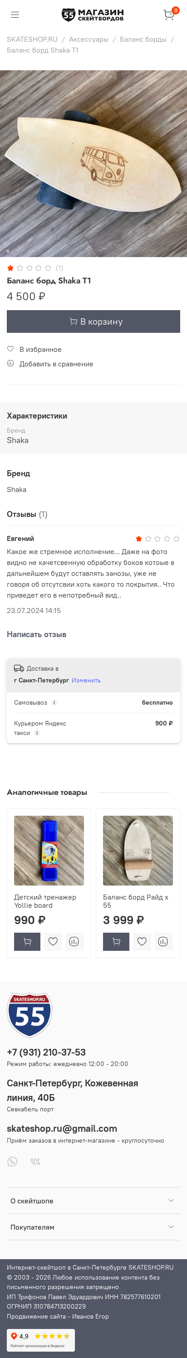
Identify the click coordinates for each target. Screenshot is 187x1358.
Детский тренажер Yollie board (45, 901)
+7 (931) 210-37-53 (46, 1052)
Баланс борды (143, 39)
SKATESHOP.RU (32, 39)
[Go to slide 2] (14, 251)
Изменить (86, 680)
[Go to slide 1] (7, 251)
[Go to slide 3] (20, 251)
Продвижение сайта (36, 1316)
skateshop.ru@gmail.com (62, 1128)
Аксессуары (88, 39)
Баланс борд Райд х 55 (135, 901)
